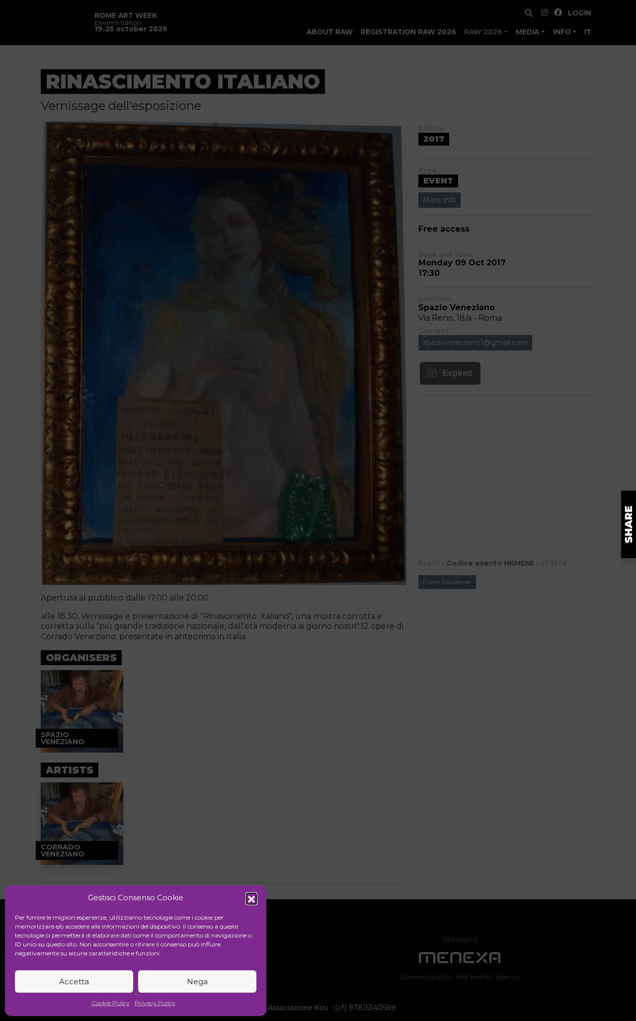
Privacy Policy (155, 1003)
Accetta (74, 981)
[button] (251, 898)
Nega (197, 981)
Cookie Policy (110, 1003)
